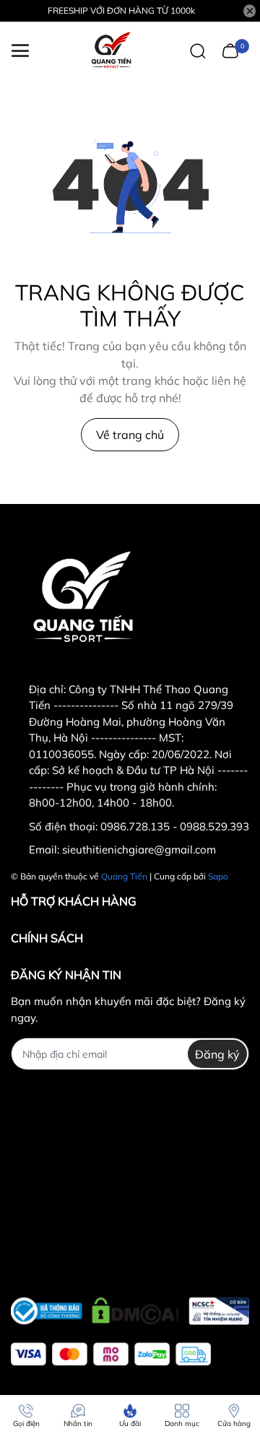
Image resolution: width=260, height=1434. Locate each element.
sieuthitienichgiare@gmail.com (139, 849)
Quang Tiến (124, 876)
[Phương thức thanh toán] (111, 1354)
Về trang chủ (130, 434)
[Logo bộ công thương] (130, 1307)
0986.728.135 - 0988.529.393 (174, 826)
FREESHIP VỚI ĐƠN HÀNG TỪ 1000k (121, 10)
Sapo (218, 876)
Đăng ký (217, 1054)
